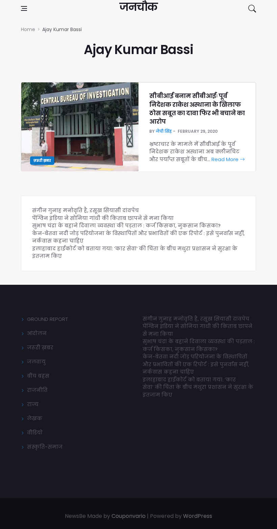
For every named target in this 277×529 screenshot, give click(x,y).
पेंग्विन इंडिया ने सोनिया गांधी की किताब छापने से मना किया (103, 218)
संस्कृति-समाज (44, 446)
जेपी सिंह (164, 131)
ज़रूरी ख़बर (42, 160)
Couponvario (128, 516)
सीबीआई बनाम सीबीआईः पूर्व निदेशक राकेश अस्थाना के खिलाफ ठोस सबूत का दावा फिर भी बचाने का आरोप (197, 109)
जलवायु (36, 361)
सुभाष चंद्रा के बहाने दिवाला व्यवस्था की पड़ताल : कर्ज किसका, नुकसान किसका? (126, 225)
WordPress (197, 516)
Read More (225, 159)
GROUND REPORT (47, 319)
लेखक (34, 418)
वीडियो (35, 432)
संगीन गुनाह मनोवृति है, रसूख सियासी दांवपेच (85, 210)
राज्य (33, 404)
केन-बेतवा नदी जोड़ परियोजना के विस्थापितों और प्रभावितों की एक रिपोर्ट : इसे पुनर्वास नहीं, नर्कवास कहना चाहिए (196, 364)
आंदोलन (37, 333)
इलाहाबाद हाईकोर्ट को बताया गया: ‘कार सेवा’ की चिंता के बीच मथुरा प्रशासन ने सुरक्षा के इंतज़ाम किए (198, 387)
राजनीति (37, 390)
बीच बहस (38, 375)
